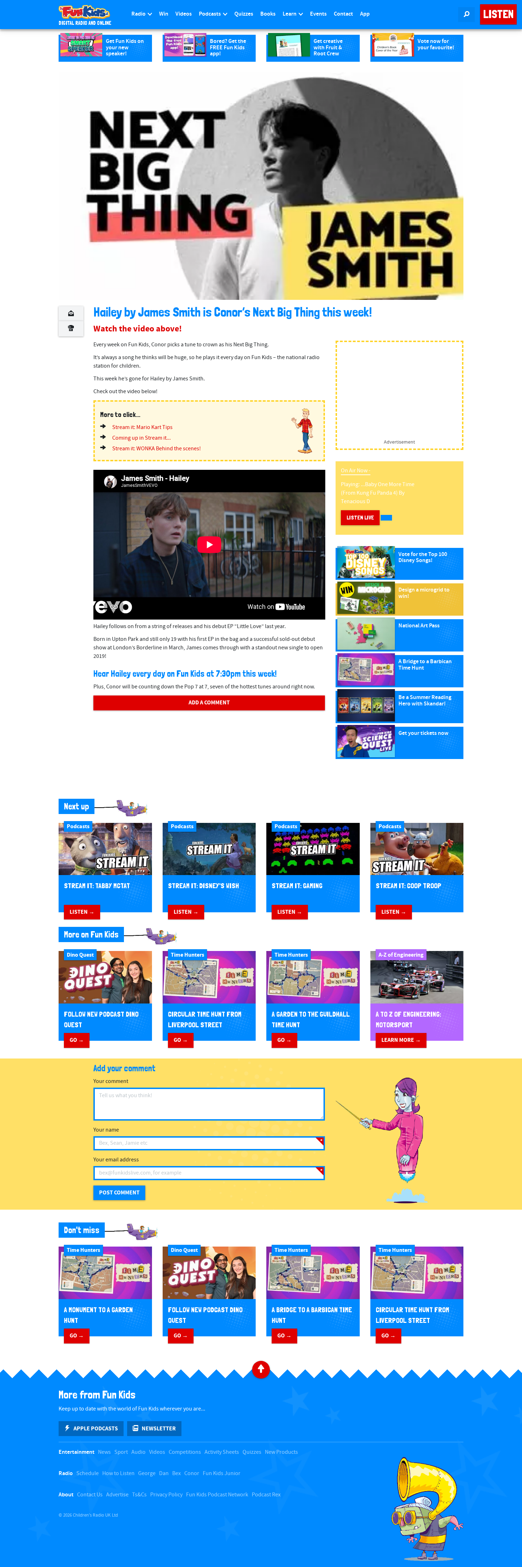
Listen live (360, 517)
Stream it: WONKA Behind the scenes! (156, 448)
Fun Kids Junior (221, 1473)
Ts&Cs (139, 1495)
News (104, 1452)
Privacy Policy (166, 1495)
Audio (138, 1452)
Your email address (116, 1160)
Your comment (110, 1081)
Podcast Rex (266, 1495)
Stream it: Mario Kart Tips (142, 427)
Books (268, 14)
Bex (176, 1473)
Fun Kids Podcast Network (217, 1495)
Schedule (87, 1473)
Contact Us (90, 1495)
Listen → (82, 912)
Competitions (185, 1452)
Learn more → (401, 1040)
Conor (191, 1473)
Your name (106, 1130)
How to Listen (118, 1473)
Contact (343, 14)
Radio (139, 14)
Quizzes (243, 14)
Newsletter (159, 1429)
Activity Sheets (222, 1452)
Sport (121, 1452)
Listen (498, 14)
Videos (183, 14)
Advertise (117, 1495)
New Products (281, 1452)
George (147, 1473)
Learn (290, 14)
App (365, 14)
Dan (164, 1473)
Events (318, 14)
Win (163, 14)
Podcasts (210, 14)
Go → (77, 1040)
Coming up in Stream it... (141, 438)
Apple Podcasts (96, 1429)
